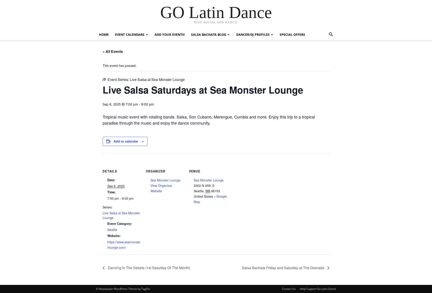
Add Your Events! (170, 34)
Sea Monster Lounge (165, 180)
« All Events (113, 51)
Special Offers (292, 34)
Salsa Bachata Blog (208, 34)
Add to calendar (126, 141)
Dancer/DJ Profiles (253, 34)
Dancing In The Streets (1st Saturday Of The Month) (148, 267)
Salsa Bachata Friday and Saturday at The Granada (283, 267)
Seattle (112, 229)
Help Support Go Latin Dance (318, 289)
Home (104, 34)
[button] (330, 35)
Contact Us (289, 289)
